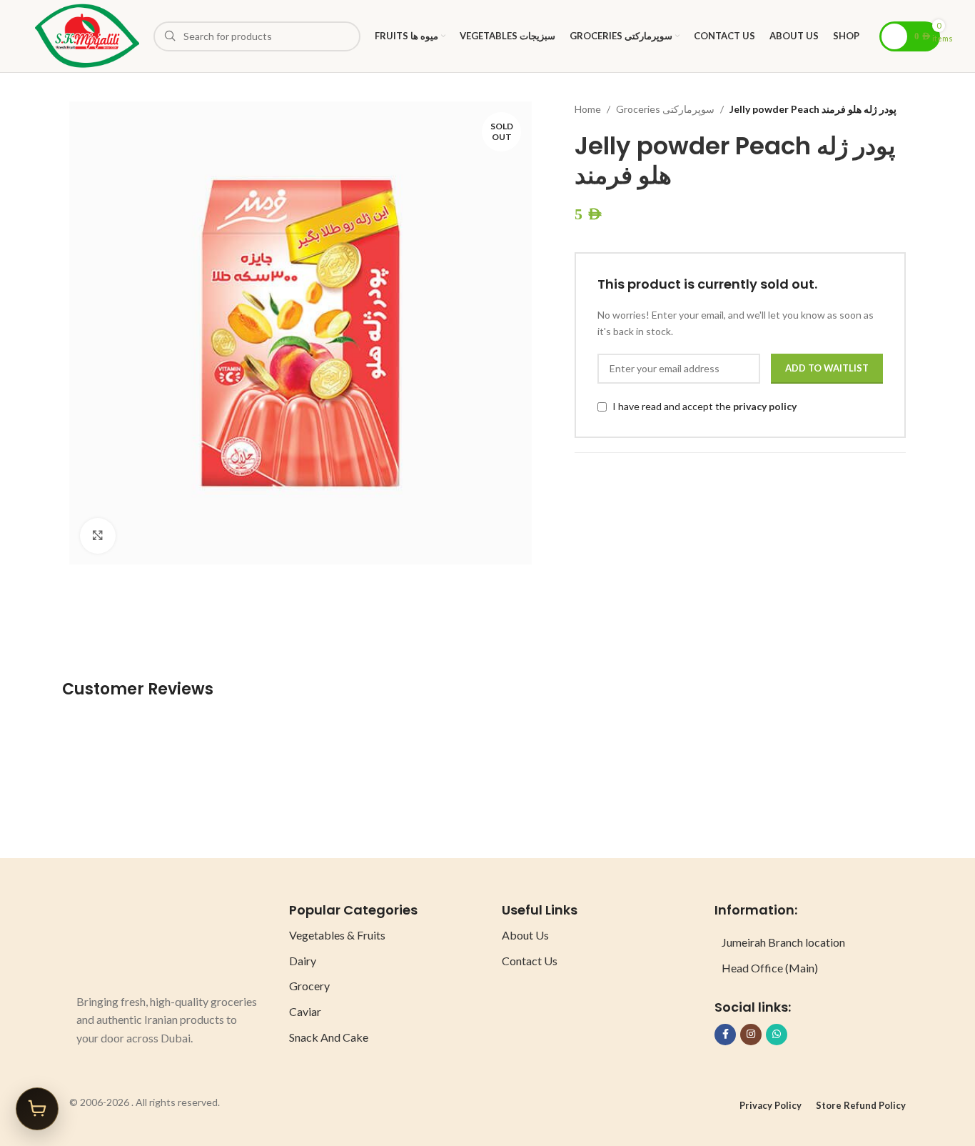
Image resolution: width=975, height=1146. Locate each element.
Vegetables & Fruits (337, 935)
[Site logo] (87, 35)
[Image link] (129, 939)
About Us (525, 935)
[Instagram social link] (751, 1034)
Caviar (305, 1011)
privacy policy (765, 406)
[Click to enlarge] (98, 536)
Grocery (309, 985)
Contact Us (529, 960)
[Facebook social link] (725, 1034)
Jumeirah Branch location (783, 942)
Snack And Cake (328, 1037)
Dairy (302, 960)
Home (588, 109)
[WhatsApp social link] (776, 1034)
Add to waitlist (827, 368)
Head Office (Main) (770, 968)
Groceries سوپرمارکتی (665, 109)
